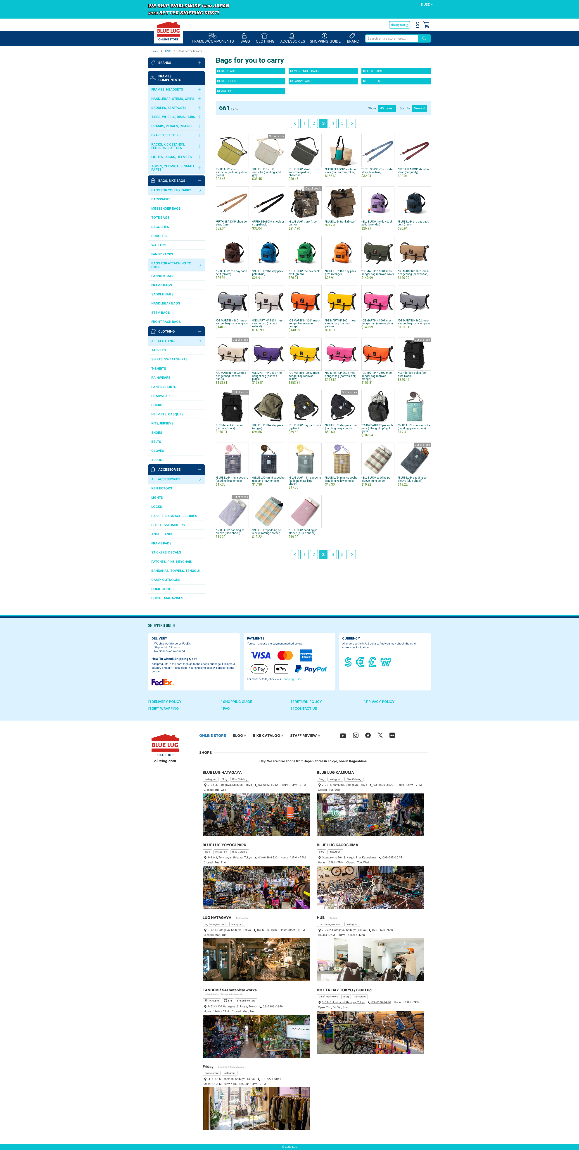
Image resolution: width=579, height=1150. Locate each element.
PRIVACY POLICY (380, 702)
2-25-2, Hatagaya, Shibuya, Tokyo (344, 930)
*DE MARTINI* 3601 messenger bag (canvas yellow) (340, 323)
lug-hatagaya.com (215, 924)
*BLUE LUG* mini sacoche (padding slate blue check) (305, 480)
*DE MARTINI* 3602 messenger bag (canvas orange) (376, 375)
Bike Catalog (239, 779)
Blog (224, 779)
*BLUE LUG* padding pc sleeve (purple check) (303, 532)
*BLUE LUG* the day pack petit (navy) (413, 223)
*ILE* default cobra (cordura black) (412, 374)
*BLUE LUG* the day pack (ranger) (267, 427)
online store (211, 1073)
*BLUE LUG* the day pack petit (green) (304, 273)
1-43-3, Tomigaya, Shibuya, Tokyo (230, 857)
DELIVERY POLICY (166, 702)
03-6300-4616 (267, 930)
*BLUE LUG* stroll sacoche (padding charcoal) (300, 172)
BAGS (168, 51)
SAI (230, 1000)
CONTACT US (305, 708)
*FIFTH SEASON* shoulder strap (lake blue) (377, 171)
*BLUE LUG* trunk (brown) (340, 221)
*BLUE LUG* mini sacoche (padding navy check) (268, 479)
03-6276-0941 (271, 1079)
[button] (427, 4)
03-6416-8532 (268, 857)
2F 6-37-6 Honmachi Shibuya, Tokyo (231, 1079)
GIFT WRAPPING (165, 708)
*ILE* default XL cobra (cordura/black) (229, 427)
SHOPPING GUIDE (237, 702)
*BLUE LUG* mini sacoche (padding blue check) (232, 479)
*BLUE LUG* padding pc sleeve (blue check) (412, 479)
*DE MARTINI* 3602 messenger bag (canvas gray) (414, 322)
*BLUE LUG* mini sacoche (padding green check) (414, 427)
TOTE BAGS (374, 71)
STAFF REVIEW (303, 735)
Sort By (405, 108)
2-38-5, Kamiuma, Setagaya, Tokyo (344, 784)
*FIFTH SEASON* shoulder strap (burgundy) (414, 171)
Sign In (417, 25)
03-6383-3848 (273, 1006)
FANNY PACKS (303, 81)
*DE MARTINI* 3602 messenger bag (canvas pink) (340, 374)
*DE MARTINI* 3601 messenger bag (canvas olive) (377, 273)
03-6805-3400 (383, 784)
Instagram (210, 779)
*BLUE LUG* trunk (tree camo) (303, 223)
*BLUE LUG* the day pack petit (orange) (340, 273)
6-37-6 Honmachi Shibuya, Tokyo (343, 1002)
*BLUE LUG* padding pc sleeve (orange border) (266, 532)
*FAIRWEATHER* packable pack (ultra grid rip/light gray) (377, 428)
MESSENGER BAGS (306, 71)
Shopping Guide (292, 679)
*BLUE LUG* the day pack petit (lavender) (376, 223)
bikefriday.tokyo (328, 996)
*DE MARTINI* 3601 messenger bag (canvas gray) (232, 322)
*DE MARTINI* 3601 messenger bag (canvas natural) (267, 323)
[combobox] (391, 38)
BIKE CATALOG (266, 735)
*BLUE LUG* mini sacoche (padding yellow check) (341, 479)
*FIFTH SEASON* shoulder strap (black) (268, 223)
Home (155, 51)
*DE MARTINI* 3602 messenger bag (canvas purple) (267, 375)
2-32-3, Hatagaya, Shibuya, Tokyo (230, 784)
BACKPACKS (228, 71)
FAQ (226, 708)
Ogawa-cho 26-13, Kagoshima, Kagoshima (349, 857)
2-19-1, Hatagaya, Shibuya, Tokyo (229, 930)
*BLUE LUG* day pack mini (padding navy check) (341, 427)
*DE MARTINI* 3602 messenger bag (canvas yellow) (304, 375)
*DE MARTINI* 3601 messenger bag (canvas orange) (304, 323)
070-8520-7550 (382, 930)
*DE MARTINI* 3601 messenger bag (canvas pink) (377, 322)
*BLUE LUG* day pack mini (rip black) (305, 427)
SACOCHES (228, 81)
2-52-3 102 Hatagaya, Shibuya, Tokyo (232, 1006)
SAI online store (246, 1000)
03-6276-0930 (381, 1002)
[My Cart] (426, 24)
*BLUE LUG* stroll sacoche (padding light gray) (266, 172)
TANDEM (214, 1000)
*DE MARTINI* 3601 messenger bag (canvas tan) (413, 273)
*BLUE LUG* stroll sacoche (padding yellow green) (231, 172)
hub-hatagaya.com (330, 924)
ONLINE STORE (212, 735)
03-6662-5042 (268, 784)
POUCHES (373, 81)
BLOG (238, 735)
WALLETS (226, 91)
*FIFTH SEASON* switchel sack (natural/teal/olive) (340, 171)
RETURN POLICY (308, 702)
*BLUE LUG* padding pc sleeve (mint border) (375, 479)
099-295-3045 (392, 857)
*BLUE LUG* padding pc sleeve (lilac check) (230, 532)
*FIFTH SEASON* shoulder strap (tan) (232, 223)
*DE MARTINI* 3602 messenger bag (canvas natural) (231, 375)
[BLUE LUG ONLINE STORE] (168, 31)
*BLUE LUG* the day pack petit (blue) (267, 273)
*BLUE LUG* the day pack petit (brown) (231, 273)
